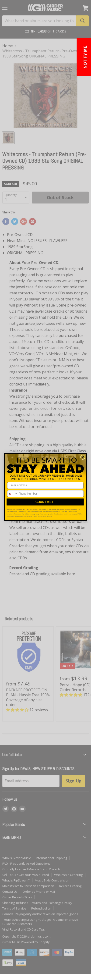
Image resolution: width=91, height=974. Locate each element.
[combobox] (12, 493)
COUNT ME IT (45, 502)
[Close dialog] (83, 457)
